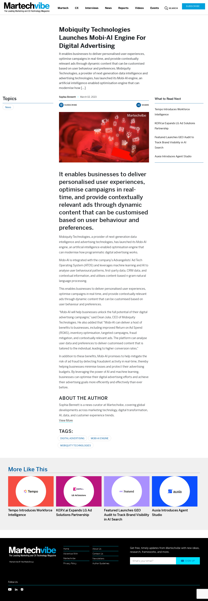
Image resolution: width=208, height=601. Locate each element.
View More (66, 420)
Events (154, 8)
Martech (63, 8)
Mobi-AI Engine (100, 438)
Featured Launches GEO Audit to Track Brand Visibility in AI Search (174, 142)
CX (77, 8)
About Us (96, 548)
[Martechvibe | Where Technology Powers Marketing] (27, 7)
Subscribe (193, 6)
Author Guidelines (100, 563)
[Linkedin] (18, 589)
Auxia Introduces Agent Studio (173, 156)
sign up (190, 560)
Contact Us (97, 553)
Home (66, 548)
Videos (139, 8)
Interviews (91, 8)
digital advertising (72, 438)
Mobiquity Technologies (75, 445)
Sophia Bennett (67, 96)
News (108, 8)
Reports (123, 8)
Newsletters (98, 558)
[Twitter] (11, 589)
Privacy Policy (70, 563)
